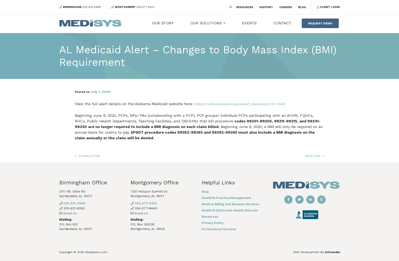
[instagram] (321, 199)
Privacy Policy (212, 223)
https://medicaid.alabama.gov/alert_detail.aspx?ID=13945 (239, 104)
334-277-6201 (146, 203)
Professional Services (219, 229)
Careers (285, 7)
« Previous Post (87, 156)
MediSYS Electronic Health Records (230, 210)
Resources (244, 7)
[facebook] (288, 199)
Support (266, 7)
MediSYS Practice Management (226, 198)
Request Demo (320, 23)
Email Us (70, 213)
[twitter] (299, 199)
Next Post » (314, 156)
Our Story (163, 23)
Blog (302, 7)
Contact (282, 23)
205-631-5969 (73, 203)
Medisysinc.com (96, 252)
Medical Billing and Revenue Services (230, 204)
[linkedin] (310, 199)
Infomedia (332, 252)
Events (249, 23)
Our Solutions (206, 23)
